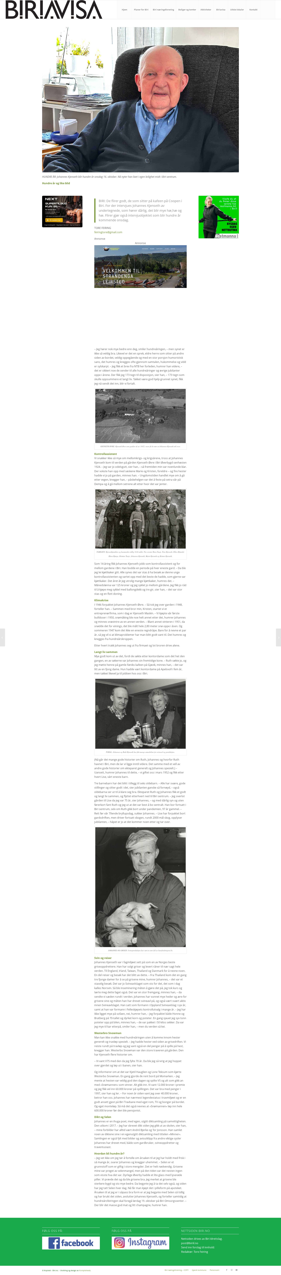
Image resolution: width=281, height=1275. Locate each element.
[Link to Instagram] (231, 1270)
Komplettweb (85, 1270)
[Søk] (268, 9)
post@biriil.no (189, 1243)
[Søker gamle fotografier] (2, 637)
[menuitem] (124, 9)
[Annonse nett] (219, 217)
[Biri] (54, 9)
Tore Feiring (201, 1252)
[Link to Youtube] (236, 1270)
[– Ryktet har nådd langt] (278, 637)
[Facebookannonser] (140, 301)
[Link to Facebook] (226, 1270)
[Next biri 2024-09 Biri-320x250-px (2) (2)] (62, 211)
